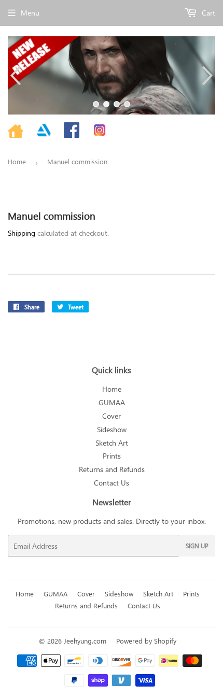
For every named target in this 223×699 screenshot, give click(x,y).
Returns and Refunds (112, 469)
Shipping (21, 233)
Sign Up (197, 545)
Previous (14, 75)
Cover (111, 416)
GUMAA (112, 402)
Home (17, 161)
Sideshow (112, 429)
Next (208, 75)
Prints (112, 456)
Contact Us (111, 483)
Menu (30, 13)
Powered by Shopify (146, 640)
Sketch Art (111, 443)
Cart (207, 13)
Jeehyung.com (85, 640)
